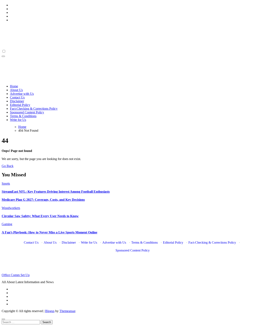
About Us (16, 90)
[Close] (3, 319)
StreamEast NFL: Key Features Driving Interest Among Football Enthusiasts (56, 191)
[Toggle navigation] (3, 56)
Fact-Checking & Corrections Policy (34, 108)
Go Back (7, 166)
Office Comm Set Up (16, 275)
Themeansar (67, 311)
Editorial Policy (20, 105)
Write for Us (18, 119)
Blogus (49, 311)
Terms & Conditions (23, 116)
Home (14, 86)
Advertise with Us (22, 93)
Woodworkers (11, 208)
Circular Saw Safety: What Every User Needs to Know (40, 216)
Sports (6, 183)
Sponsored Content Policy (27, 112)
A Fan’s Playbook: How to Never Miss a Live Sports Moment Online (49, 232)
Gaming (7, 224)
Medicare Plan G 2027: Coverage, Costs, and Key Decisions (43, 199)
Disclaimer (17, 101)
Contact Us (17, 97)
